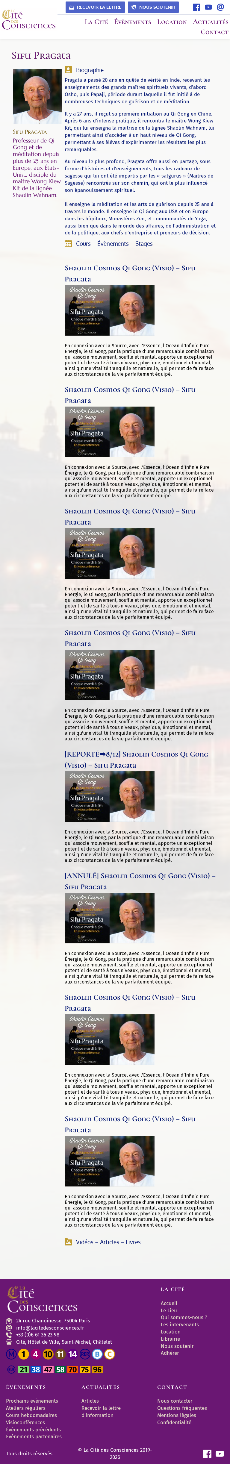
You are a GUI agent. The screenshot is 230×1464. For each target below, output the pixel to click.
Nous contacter (175, 1401)
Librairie (170, 1339)
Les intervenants (180, 1324)
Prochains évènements (32, 1401)
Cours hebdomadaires (31, 1415)
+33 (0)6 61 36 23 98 (37, 1335)
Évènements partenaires (34, 1436)
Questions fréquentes (182, 1408)
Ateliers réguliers (26, 1408)
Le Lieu (169, 1310)
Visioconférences (25, 1422)
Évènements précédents (33, 1430)
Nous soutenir (177, 1346)
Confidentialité (174, 1422)
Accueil (169, 1303)
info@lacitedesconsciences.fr (50, 1328)
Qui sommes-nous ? (184, 1317)
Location (171, 1332)
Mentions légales (176, 1415)
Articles (90, 1401)
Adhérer (170, 1353)
